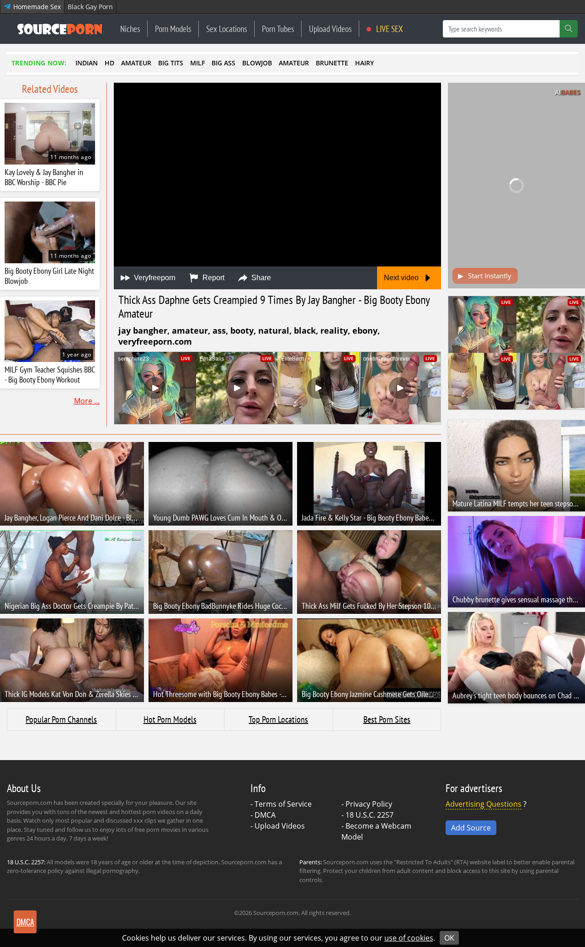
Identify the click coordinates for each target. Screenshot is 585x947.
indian (86, 63)
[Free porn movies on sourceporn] (60, 28)
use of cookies (408, 938)
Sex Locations (226, 28)
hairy (364, 63)
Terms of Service (283, 804)
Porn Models (173, 28)
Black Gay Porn (90, 6)
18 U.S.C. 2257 (370, 815)
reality (334, 330)
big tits (170, 63)
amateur (136, 63)
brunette (332, 63)
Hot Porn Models (170, 719)
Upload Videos (330, 28)
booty (242, 330)
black (305, 330)
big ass (223, 63)
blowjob (257, 63)
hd (109, 63)
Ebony (365, 330)
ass (219, 330)
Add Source (471, 828)
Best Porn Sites (386, 719)
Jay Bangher (142, 330)
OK (449, 938)
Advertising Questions (483, 804)
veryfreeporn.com (155, 341)
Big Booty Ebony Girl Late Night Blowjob (49, 276)
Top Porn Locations (278, 719)
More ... (87, 401)
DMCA (265, 815)
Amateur (190, 330)
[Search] (568, 28)
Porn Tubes (278, 28)
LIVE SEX (388, 28)
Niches (130, 28)
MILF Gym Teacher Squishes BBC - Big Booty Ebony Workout (50, 375)
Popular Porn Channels (61, 719)
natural (273, 330)
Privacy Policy (369, 804)
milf (197, 63)
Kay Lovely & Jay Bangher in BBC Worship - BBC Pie (44, 177)
